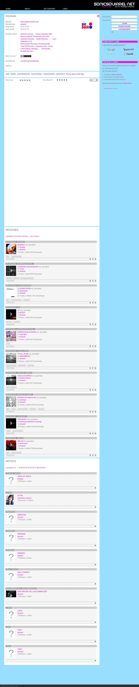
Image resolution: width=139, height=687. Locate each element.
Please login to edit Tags (75, 74)
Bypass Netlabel (26, 36)
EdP (50, 34)
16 (31, 236)
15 (31, 468)
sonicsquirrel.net (107, 88)
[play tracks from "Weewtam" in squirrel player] (95, 526)
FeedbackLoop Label (41, 36)
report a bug (106, 7)
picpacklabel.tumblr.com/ (29, 22)
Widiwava (10, 531)
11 (22, 468)
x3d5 (8, 627)
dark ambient (11, 387)
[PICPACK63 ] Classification (18, 285)
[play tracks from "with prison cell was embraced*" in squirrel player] (95, 603)
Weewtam (10, 512)
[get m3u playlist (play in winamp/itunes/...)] (95, 259)
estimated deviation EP (28, 267)
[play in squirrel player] (11, 249)
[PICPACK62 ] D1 (13, 307)
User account (117, 75)
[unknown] (23, 291)
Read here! (127, 83)
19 (40, 468)
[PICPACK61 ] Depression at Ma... (20, 329)
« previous (9, 236)
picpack (23, 24)
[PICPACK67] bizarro (15, 242)
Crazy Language (42, 34)
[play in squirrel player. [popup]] (93, 80)
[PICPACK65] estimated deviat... (19, 264)
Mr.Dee (22, 313)
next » (37, 236)
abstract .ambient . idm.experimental (20, 278)
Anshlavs (23, 400)
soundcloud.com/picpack (29, 61)
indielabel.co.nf (26, 41)
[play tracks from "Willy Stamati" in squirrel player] (95, 584)
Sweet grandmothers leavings (31, 422)
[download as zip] (93, 259)
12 (24, 468)
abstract (41, 409)
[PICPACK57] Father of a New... (19, 394)
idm (8, 256)
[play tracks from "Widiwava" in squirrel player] (95, 545)
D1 (19, 310)
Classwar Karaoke (27, 39)
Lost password (124, 29)
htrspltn (22, 247)
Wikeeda (10, 550)
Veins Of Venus (13, 473)
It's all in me (23, 354)
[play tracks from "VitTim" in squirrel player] (95, 507)
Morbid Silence (25, 378)
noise (14, 409)
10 (27, 236)
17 (33, 236)
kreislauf (34, 49)
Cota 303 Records (27, 46)
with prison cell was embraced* (21, 588)
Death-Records (42, 39)
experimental (16, 256)
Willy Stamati (12, 569)
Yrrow (22, 269)
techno (9, 322)
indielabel (21, 498)
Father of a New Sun (27, 398)
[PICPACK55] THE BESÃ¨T (16, 416)
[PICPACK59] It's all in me (17, 351)
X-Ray (8, 608)
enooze (30, 34)
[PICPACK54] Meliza (14, 438)
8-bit (8, 344)
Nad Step (23, 334)
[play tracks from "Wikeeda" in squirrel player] (95, 564)
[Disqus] (50, 118)
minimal (17, 322)
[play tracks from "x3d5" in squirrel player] (95, 641)
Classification (24, 289)
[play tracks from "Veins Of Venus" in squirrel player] (95, 488)
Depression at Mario (27, 332)
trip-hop (31, 365)
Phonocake (46, 49)
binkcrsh (23, 34)
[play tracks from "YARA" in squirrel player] (95, 660)
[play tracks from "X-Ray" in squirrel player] (95, 622)
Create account (124, 26)
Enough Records (26, 51)
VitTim (8, 492)
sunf (54, 39)
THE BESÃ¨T (22, 419)
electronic (22, 365)
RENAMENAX (25, 356)
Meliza (20, 441)
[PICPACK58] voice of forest (19, 373)
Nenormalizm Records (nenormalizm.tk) (35, 44)
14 (28, 468)
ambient (26, 300)
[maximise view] (98, 16)
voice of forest (25, 376)
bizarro (21, 245)
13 (26, 468)
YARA (8, 646)
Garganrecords (41, 46)
